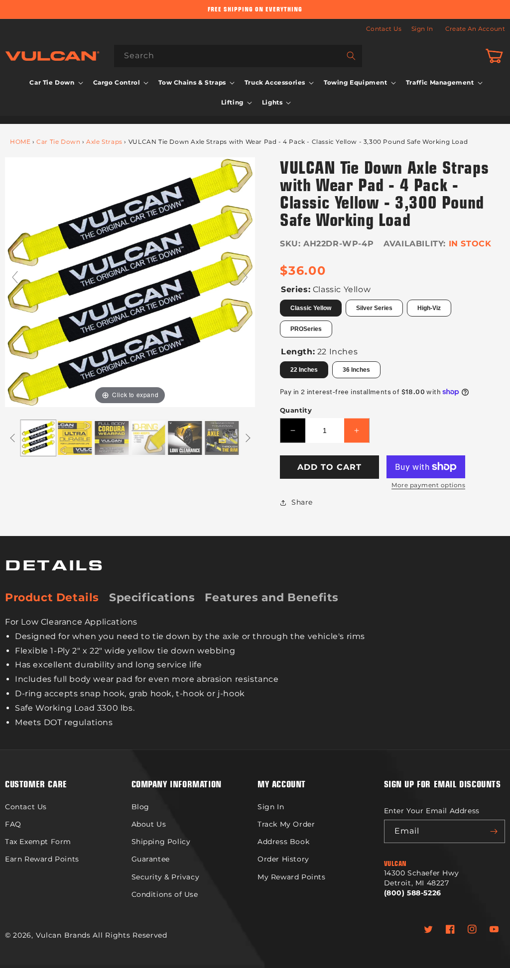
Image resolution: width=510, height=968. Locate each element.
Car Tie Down (58, 141)
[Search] (351, 56)
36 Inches (356, 369)
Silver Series (374, 308)
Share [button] (302, 502)
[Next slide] (245, 277)
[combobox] (238, 56)
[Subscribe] (494, 831)
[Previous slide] (15, 277)
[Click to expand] (130, 281)
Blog (140, 806)
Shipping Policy (161, 841)
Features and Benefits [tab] (272, 597)
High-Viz (429, 308)
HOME (20, 141)
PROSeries (306, 328)
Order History (283, 859)
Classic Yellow (310, 308)
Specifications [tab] (152, 597)
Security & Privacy (165, 876)
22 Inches (304, 369)
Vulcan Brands (63, 935)
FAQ (13, 824)
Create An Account (475, 28)
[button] (55, 83)
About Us (148, 824)
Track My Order (286, 824)
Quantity (296, 410)
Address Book (283, 841)
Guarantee (150, 859)
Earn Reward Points (42, 859)
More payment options (428, 485)
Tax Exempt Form (38, 841)
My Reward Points (291, 876)
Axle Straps (104, 141)
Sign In (422, 28)
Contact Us (383, 28)
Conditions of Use (164, 894)
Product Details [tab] (52, 597)
